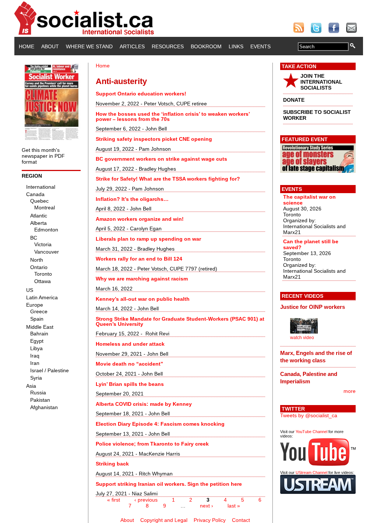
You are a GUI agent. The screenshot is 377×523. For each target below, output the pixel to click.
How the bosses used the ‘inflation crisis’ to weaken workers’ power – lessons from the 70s (173, 116)
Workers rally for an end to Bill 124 (139, 259)
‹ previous (146, 500)
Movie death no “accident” (129, 364)
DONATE (293, 100)
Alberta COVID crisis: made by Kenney (144, 404)
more (349, 391)
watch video (302, 337)
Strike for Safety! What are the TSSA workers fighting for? (168, 179)
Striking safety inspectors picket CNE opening (154, 139)
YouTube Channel (311, 431)
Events (260, 46)
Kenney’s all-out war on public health (143, 299)
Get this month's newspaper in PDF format (43, 156)
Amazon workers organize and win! (140, 219)
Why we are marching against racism (142, 279)
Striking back (112, 464)
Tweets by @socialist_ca (308, 415)
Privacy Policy (210, 520)
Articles (132, 46)
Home (26, 46)
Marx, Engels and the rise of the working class (316, 356)
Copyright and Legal (163, 520)
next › (206, 506)
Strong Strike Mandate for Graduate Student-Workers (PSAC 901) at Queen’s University (180, 321)
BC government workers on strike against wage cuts (161, 159)
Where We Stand (89, 46)
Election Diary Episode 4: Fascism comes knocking (160, 424)
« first (113, 500)
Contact (241, 520)
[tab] (318, 307)
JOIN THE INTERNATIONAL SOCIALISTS (321, 82)
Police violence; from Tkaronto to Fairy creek (152, 444)
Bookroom (206, 46)
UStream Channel (311, 472)
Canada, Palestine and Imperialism (308, 377)
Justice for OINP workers (312, 307)
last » (234, 506)
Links (236, 46)
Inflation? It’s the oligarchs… (132, 199)
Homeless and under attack (130, 344)
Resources (168, 46)
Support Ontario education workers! (141, 94)
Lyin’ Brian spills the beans (130, 384)
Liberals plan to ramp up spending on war (148, 239)
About (50, 46)
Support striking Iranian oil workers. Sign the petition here (169, 484)
